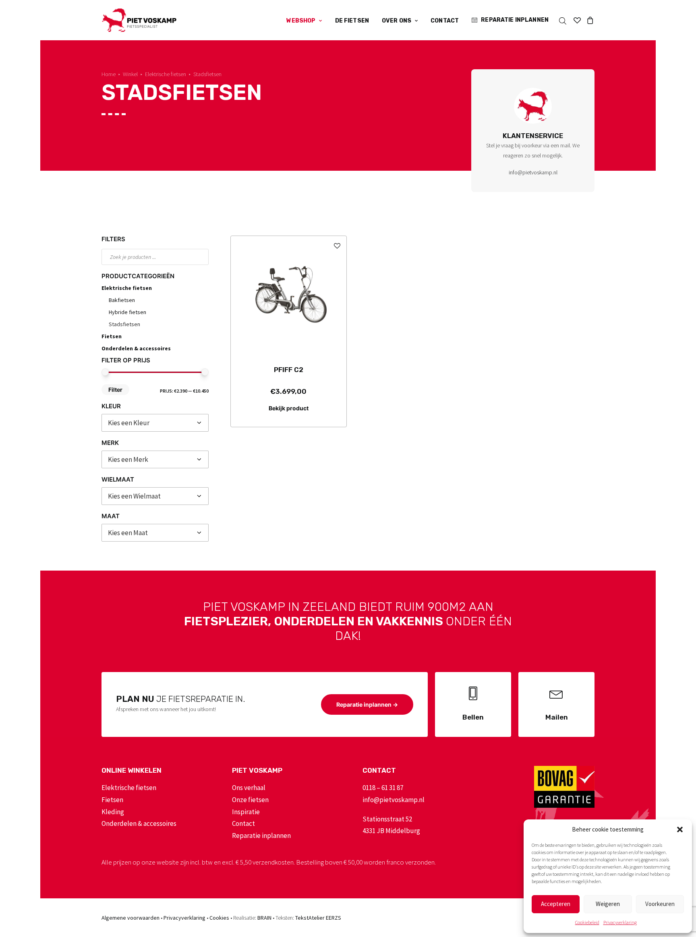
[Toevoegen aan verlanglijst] (336, 245)
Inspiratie (246, 811)
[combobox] (155, 423)
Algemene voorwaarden (131, 917)
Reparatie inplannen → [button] (367, 704)
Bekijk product (289, 408)
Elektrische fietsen (165, 74)
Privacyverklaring (620, 922)
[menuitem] (304, 21)
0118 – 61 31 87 (382, 787)
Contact (445, 20)
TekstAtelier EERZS (318, 917)
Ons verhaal (248, 787)
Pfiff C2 (288, 370)
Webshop (300, 20)
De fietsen (352, 20)
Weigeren (608, 904)
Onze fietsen (250, 799)
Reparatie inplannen (515, 20)
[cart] (589, 20)
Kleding (113, 811)
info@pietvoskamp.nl (533, 172)
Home (109, 74)
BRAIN (264, 917)
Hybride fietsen (127, 312)
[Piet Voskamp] (139, 20)
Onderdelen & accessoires (136, 348)
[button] (680, 829)
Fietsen (112, 336)
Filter (115, 389)
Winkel (130, 74)
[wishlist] (577, 20)
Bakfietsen (122, 300)
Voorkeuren (660, 904)
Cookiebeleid (587, 922)
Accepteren (555, 904)
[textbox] (155, 422)
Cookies (219, 917)
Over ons (396, 20)
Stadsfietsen (124, 324)
